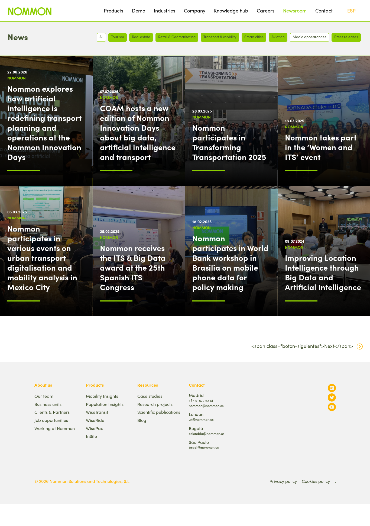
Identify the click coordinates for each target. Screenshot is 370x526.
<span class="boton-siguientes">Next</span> (302, 346)
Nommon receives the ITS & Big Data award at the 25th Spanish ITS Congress (132, 267)
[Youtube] (332, 407)
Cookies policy (316, 481)
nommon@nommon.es (206, 405)
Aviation (278, 36)
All (101, 36)
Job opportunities (51, 420)
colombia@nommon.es (206, 433)
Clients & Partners (52, 412)
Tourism (117, 36)
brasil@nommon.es (204, 447)
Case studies (149, 396)
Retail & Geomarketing (177, 36)
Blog (141, 420)
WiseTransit (97, 412)
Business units (47, 404)
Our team (43, 396)
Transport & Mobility (219, 36)
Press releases (346, 36)
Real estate (141, 36)
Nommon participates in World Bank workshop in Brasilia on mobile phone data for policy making (230, 262)
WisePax (94, 428)
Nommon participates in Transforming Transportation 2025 (229, 142)
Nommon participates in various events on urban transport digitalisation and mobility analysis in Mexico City (42, 257)
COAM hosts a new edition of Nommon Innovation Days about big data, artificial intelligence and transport (138, 132)
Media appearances (309, 36)
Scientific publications (158, 412)
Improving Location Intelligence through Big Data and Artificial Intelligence (323, 272)
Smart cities (254, 36)
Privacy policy (283, 481)
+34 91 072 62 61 (201, 400)
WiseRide (95, 420)
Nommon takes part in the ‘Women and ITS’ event (320, 147)
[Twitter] (332, 397)
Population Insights (105, 404)
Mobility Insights (102, 396)
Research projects (155, 404)
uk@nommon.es (201, 419)
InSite (91, 436)
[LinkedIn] (332, 388)
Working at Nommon (54, 428)
